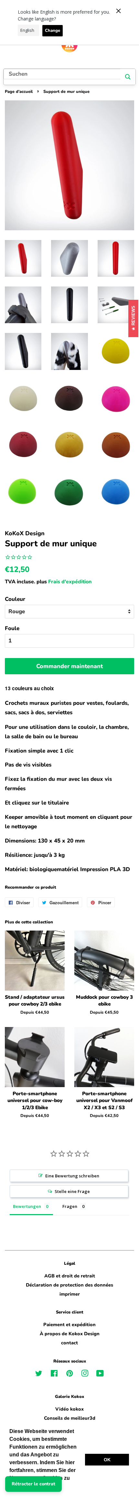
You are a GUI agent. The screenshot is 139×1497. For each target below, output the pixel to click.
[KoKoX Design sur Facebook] (54, 1374)
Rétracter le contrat (33, 1484)
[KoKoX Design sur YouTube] (100, 1374)
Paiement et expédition (69, 1324)
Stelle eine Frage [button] (72, 1191)
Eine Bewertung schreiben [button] (72, 1176)
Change (52, 30)
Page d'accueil (19, 92)
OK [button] (107, 1459)
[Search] (127, 77)
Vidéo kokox (69, 1409)
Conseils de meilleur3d (69, 1418)
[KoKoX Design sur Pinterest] (69, 1374)
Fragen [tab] (69, 1206)
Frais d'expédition (70, 581)
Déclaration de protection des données (69, 1285)
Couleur (15, 599)
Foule (12, 628)
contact (69, 1342)
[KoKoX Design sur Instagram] (84, 1374)
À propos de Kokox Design (70, 1333)
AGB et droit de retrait (69, 1276)
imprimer (69, 1294)
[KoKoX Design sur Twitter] (38, 1374)
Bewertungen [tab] (27, 1206)
